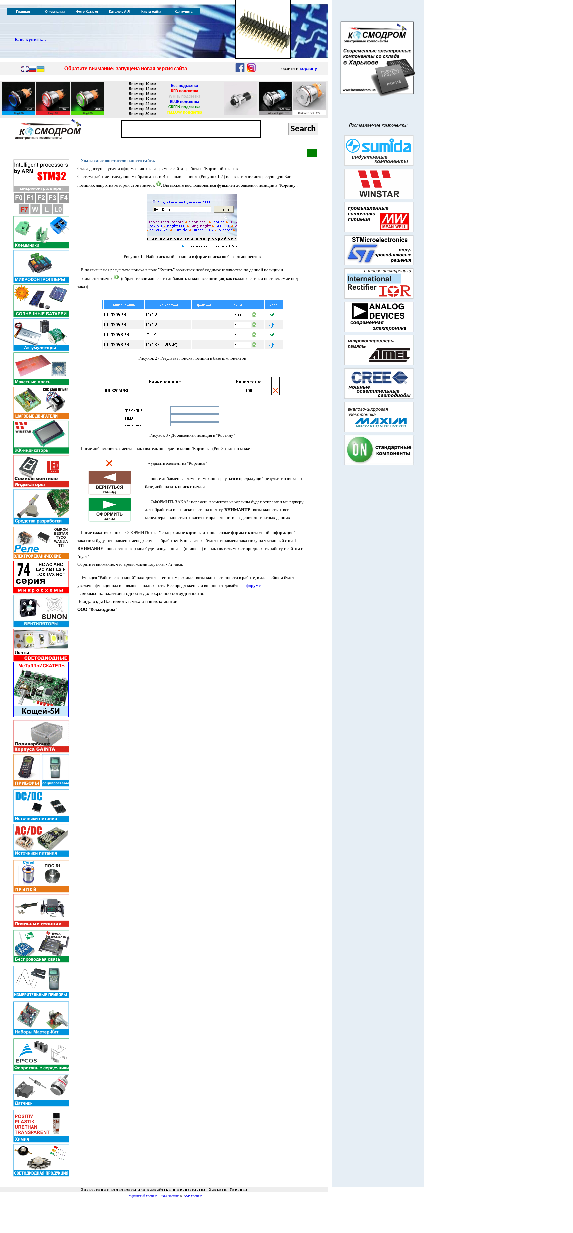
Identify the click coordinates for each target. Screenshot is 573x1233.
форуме (253, 585)
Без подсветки (184, 86)
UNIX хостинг (169, 1196)
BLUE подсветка (184, 102)
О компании (55, 11)
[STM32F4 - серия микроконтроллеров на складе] (63, 202)
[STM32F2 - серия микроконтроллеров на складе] (41, 202)
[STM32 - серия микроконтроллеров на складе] (41, 190)
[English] (25, 69)
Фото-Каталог (87, 11)
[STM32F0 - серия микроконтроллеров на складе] (18, 202)
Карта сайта (151, 11)
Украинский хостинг (143, 1196)
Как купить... (30, 39)
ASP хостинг (193, 1196)
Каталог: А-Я (119, 11)
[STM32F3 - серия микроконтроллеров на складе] (52, 202)
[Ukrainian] (41, 69)
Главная (23, 11)
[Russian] (33, 69)
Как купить (184, 11)
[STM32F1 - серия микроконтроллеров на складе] (29, 202)
